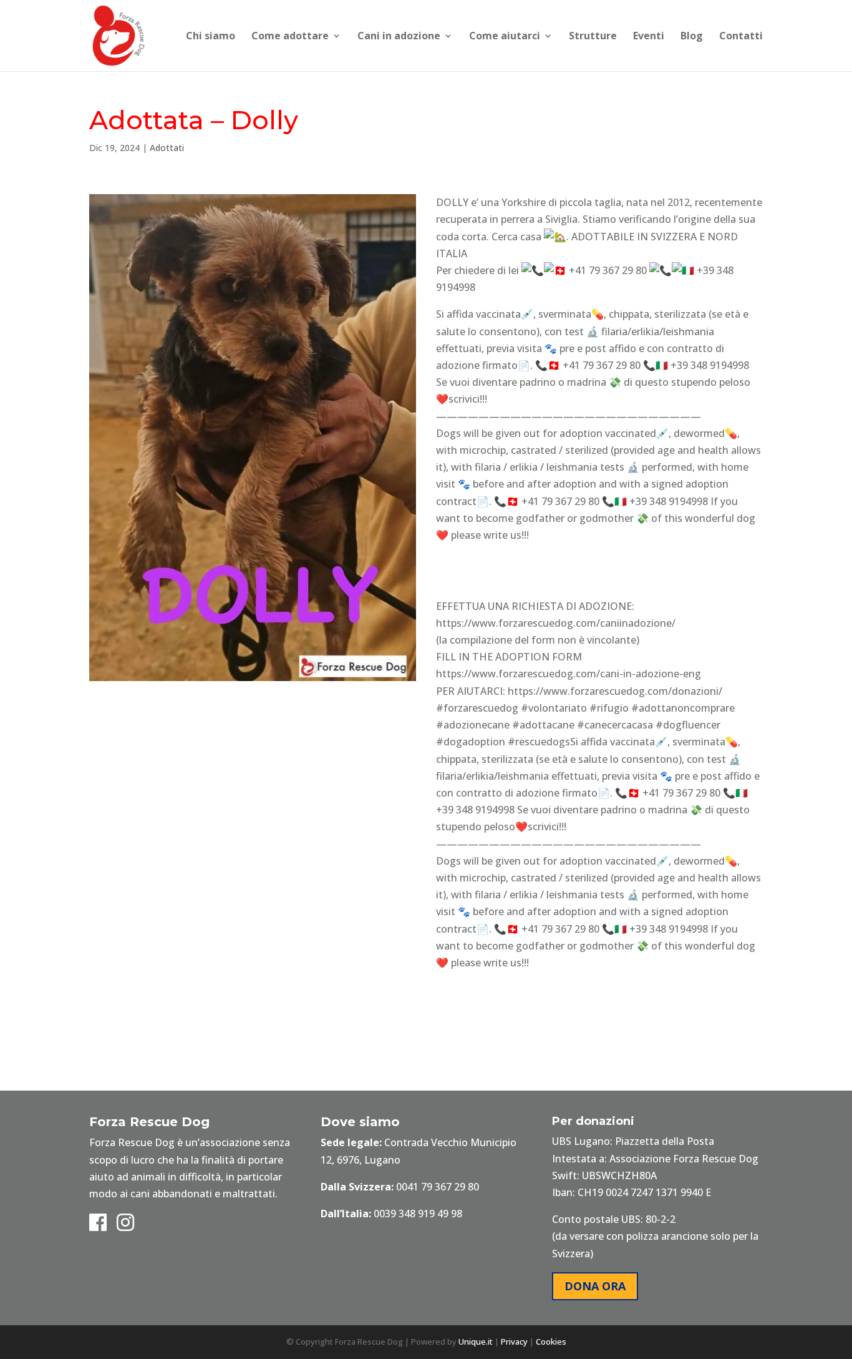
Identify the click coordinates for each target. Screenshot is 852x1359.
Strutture (593, 36)
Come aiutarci (504, 36)
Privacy (514, 1341)
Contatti (741, 36)
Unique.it (475, 1341)
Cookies (551, 1341)
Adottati (167, 148)
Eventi (648, 36)
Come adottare (290, 36)
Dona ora (595, 1285)
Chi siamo (210, 36)
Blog (691, 36)
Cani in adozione (398, 36)
